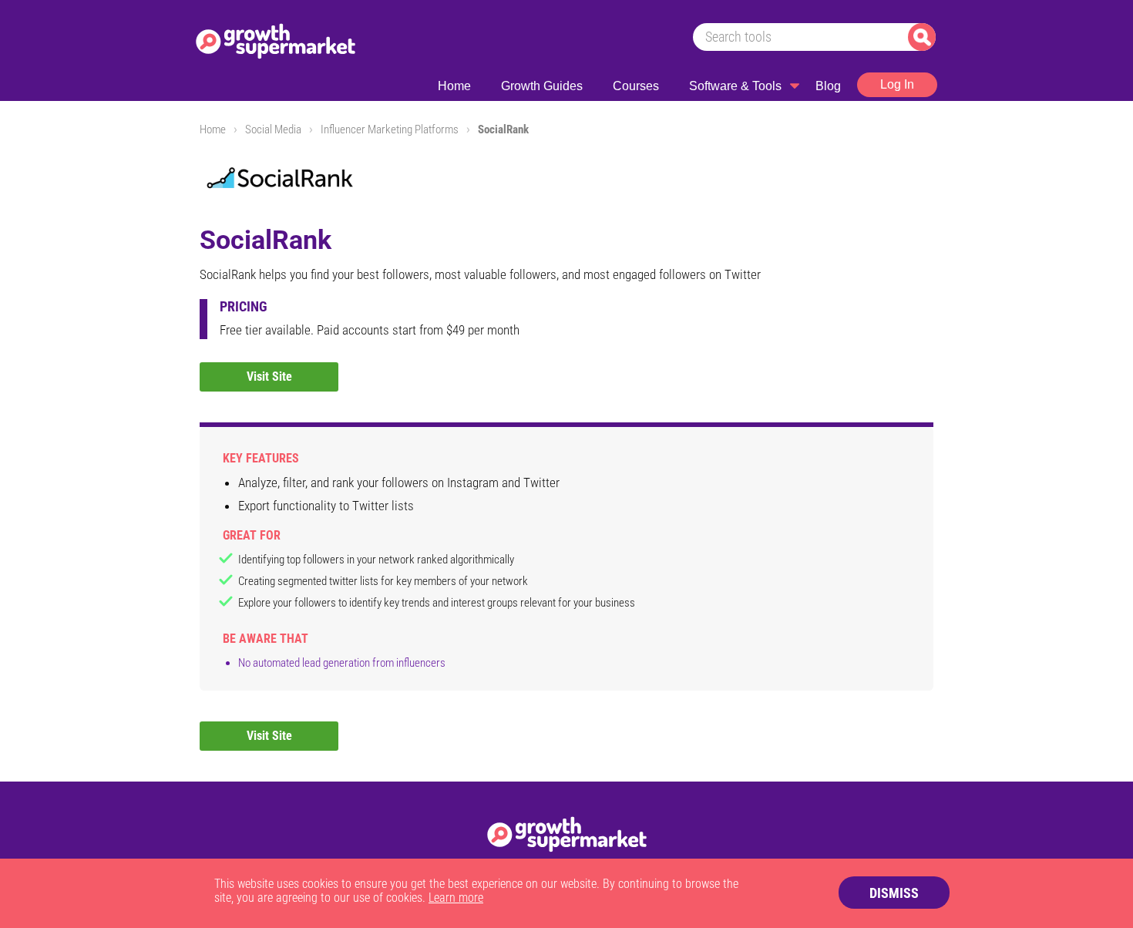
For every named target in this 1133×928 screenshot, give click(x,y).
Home (454, 85)
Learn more (456, 897)
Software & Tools (735, 85)
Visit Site (269, 376)
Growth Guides (542, 85)
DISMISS (894, 893)
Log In (897, 84)
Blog (828, 85)
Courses (636, 85)
